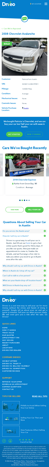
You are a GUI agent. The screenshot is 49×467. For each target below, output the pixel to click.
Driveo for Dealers (11, 350)
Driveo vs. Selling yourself (16, 366)
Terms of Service (31, 461)
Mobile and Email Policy (28, 463)
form (28, 243)
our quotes (8, 335)
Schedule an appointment (15, 384)
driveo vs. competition (13, 368)
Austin (26, 108)
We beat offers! (9, 361)
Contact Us (8, 389)
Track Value (8, 333)
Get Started (14, 134)
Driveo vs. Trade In (11, 363)
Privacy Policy (21, 461)
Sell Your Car (34, 209)
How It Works (34, 134)
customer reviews (11, 371)
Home (4, 328)
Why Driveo (8, 340)
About (5, 345)
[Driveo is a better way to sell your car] (8, 3)
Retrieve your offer (12, 382)
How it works (9, 330)
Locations (7, 348)
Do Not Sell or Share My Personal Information (24, 465)
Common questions (11, 387)
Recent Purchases (11, 343)
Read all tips (39, 396)
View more (15, 210)
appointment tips (10, 338)
